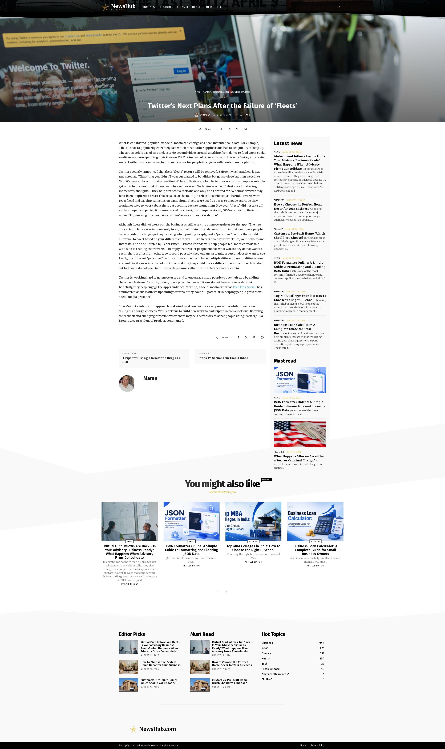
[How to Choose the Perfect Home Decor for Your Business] (128, 667)
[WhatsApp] (245, 129)
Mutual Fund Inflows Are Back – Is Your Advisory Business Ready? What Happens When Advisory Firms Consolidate (129, 552)
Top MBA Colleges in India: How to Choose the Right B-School (253, 548)
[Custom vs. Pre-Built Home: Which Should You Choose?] (128, 685)
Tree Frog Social (244, 287)
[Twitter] (229, 129)
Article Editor (191, 566)
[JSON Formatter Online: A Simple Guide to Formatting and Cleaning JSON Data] (300, 380)
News (197, 92)
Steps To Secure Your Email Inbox (224, 358)
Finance (278, 229)
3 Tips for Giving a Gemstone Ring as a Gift (151, 360)
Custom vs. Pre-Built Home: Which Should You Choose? (159, 681)
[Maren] (197, 115)
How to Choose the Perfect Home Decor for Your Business (161, 664)
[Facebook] (221, 129)
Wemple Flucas (129, 584)
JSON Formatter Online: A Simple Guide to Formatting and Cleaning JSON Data (299, 267)
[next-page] (225, 592)
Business (279, 200)
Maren (207, 115)
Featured (279, 452)
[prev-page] (217, 592)
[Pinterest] (237, 129)
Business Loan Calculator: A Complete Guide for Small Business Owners (294, 329)
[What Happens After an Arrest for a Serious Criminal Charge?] (300, 434)
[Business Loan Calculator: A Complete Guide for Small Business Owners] (315, 521)
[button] (338, 7)
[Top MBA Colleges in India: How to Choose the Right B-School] (253, 521)
